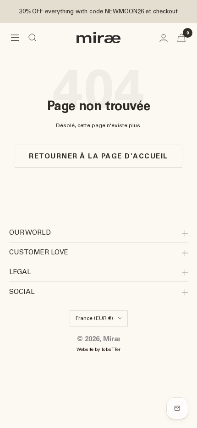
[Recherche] (32, 38)
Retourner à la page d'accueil (98, 156)
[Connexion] (163, 38)
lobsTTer (111, 349)
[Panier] (181, 38)
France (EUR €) (94, 318)
